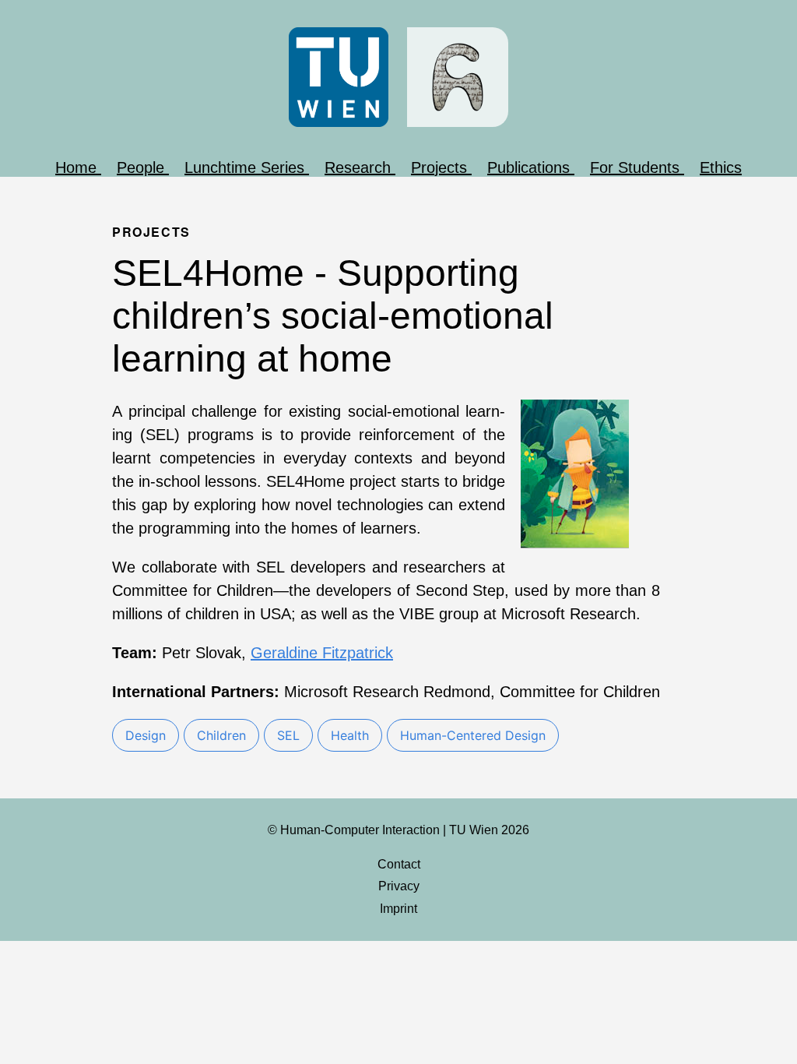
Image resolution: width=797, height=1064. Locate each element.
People (143, 167)
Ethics (721, 167)
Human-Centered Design (473, 735)
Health (350, 735)
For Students (637, 167)
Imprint (398, 908)
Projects (441, 167)
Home (78, 167)
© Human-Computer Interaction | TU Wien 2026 (398, 830)
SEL (288, 735)
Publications (530, 167)
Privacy (399, 886)
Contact (398, 864)
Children (221, 735)
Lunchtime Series (246, 167)
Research (360, 167)
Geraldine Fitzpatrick (322, 652)
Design (145, 735)
